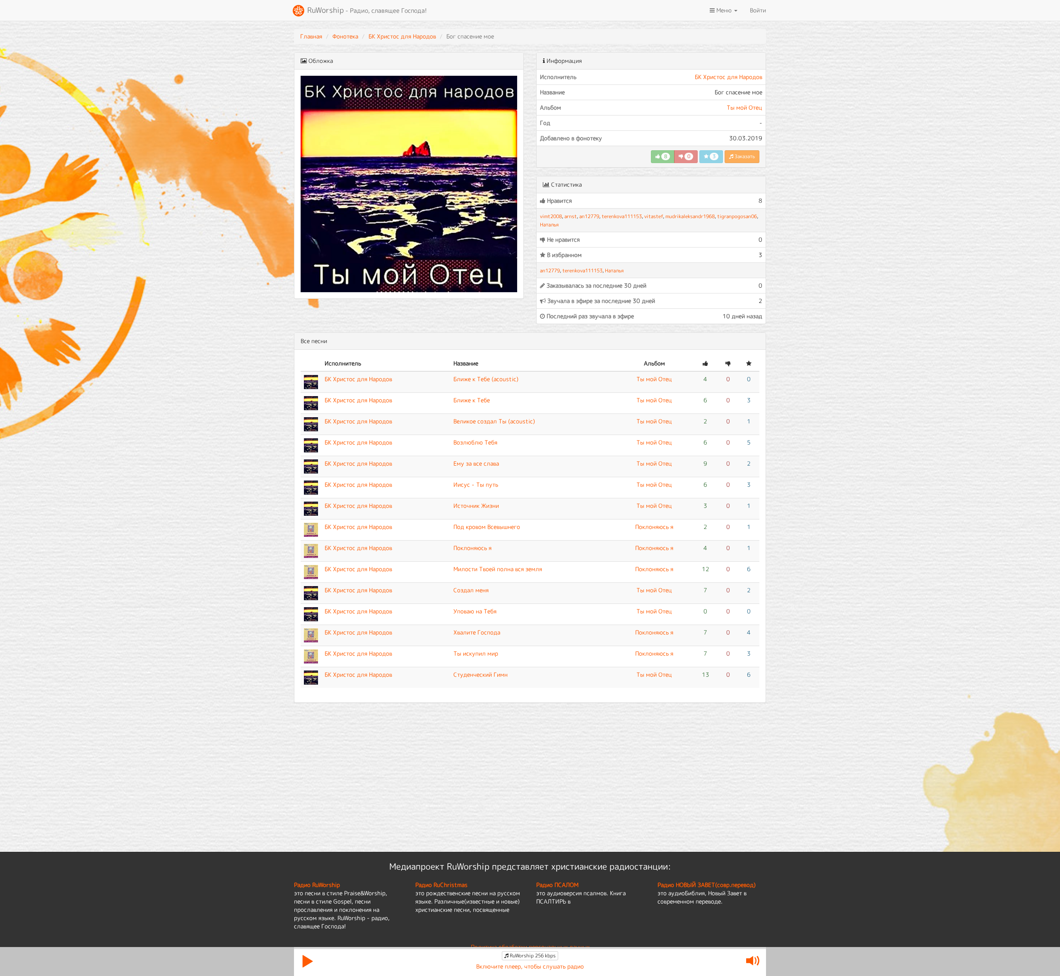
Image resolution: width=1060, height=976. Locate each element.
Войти (758, 10)
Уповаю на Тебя (474, 611)
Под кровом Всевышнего (486, 527)
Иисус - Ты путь (475, 484)
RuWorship (366, 10)
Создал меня (471, 590)
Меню (724, 10)
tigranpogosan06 (737, 216)
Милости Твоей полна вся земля (497, 569)
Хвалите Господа (476, 632)
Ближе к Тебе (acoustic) (485, 379)
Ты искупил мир (475, 653)
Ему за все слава (476, 463)
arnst (570, 216)
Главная (311, 36)
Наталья (549, 224)
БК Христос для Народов (402, 36)
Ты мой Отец (744, 107)
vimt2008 (551, 216)
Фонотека (345, 36)
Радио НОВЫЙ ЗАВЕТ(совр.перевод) (707, 885)
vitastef (653, 216)
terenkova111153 (622, 216)
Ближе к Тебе (471, 400)
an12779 (589, 216)
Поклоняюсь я (654, 527)
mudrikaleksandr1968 (690, 216)
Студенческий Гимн (480, 674)
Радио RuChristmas (441, 885)
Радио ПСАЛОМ (557, 885)
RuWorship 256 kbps (532, 955)
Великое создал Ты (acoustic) (494, 421)
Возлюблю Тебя (475, 442)
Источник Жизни (476, 506)
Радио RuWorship (317, 885)
